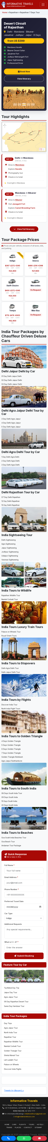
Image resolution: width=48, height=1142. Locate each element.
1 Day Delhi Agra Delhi (10, 457)
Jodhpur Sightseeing (9, 552)
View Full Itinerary (25, 229)
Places (18, 1127)
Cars (14, 1124)
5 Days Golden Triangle (11, 745)
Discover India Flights (12, 1069)
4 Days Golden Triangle (11, 741)
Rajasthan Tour (10, 1037)
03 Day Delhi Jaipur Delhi (11, 384)
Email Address (11, 877)
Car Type (8, 913)
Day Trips (8, 1023)
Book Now (25, 71)
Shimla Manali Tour (11, 1055)
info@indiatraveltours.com (25, 1117)
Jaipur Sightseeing (9, 548)
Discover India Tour (9, 705)
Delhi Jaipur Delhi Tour (10, 672)
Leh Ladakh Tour (11, 1060)
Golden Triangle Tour (12, 1051)
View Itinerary (24, 78)
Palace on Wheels (11, 1064)
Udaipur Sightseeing (9, 556)
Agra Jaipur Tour (11, 997)
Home (4, 12)
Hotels (40, 1124)
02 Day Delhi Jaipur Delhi (11, 380)
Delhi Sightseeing (8, 540)
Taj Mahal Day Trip (11, 988)
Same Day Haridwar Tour (14, 1006)
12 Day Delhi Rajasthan (10, 501)
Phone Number (11, 889)
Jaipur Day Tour (10, 992)
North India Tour (10, 1032)
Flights (22, 1124)
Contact (28, 1127)
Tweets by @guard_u (14, 1090)
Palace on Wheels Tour (11, 632)
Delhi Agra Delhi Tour (10, 668)
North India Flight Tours (10, 709)
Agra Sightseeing (8, 544)
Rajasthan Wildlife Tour (10, 595)
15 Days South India (9, 801)
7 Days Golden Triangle (11, 753)
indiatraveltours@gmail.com (35, 1114)
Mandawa (19, 165)
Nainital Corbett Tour (12, 1046)
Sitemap (38, 1127)
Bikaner (18, 200)
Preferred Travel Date (14, 901)
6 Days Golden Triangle (11, 749)
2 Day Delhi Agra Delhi (10, 461)
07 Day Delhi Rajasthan (10, 497)
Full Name (9, 865)
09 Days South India (9, 797)
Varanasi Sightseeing (9, 560)
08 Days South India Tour (11, 793)
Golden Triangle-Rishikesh (12, 757)
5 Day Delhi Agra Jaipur (11, 427)
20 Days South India (9, 805)
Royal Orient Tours (9, 636)
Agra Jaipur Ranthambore (11, 761)
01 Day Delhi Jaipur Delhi (11, 376)
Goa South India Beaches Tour (13, 838)
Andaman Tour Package (11, 845)
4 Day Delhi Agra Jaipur (11, 423)
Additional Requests (13, 924)
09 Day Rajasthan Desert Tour (16, 1002)
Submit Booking (25, 956)
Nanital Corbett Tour (9, 599)
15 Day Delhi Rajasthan (10, 505)
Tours (31, 1124)
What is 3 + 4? (11, 942)
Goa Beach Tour (8, 841)
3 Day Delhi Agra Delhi (10, 465)
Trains (9, 1127)
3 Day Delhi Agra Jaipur (11, 419)
